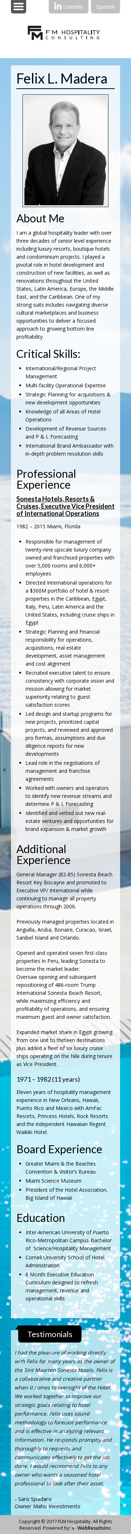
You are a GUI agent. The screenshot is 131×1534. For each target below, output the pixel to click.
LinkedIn (73, 6)
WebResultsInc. (95, 1528)
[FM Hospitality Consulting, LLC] (65, 52)
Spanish (105, 6)
